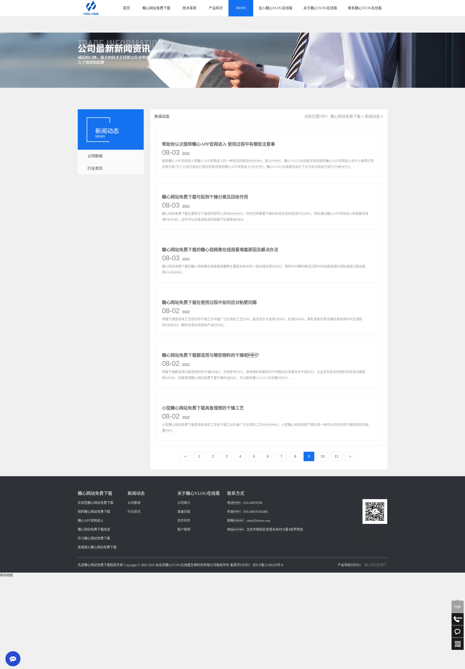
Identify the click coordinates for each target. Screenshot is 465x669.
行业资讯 (95, 168)
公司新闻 (95, 156)
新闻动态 (372, 116)
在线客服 (363, 535)
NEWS (241, 8)
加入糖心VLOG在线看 (276, 8)
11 (336, 456)
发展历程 (183, 512)
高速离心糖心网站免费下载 (97, 547)
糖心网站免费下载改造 (94, 529)
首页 (126, 8)
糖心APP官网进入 (90, 521)
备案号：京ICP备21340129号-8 (310, 565)
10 (322, 456)
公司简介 (183, 503)
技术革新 (189, 8)
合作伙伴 (183, 521)
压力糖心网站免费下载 (94, 538)
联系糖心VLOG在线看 (365, 8)
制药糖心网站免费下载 (94, 512)
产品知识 (216, 8)
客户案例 (183, 529)
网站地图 (6, 575)
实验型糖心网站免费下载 (95, 503)
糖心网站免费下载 (156, 8)
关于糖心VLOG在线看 (320, 8)
